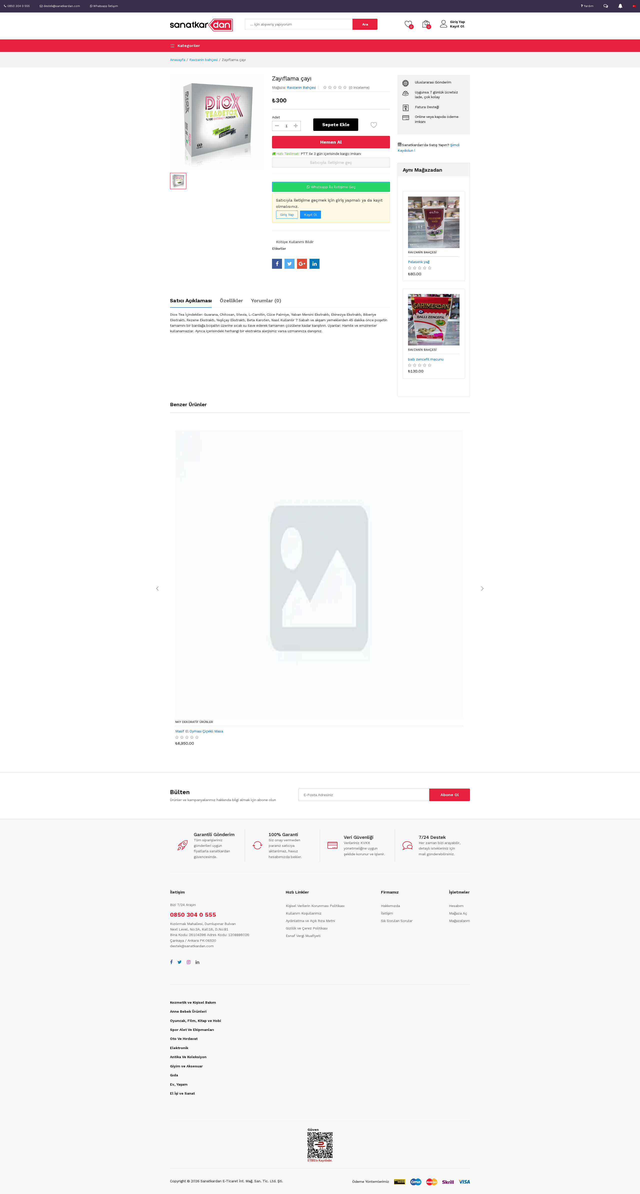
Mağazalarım (459, 921)
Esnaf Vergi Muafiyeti (303, 936)
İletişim (387, 913)
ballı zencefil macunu (426, 359)
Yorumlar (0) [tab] (266, 300)
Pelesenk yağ (418, 262)
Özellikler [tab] (231, 300)
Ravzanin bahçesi (203, 60)
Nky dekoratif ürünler (194, 722)
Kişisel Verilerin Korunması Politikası (315, 906)
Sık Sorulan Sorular (396, 921)
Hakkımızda (390, 906)
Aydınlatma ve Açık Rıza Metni (310, 921)
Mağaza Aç (458, 913)
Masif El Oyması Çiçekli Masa (199, 731)
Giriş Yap (457, 22)
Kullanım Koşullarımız (304, 913)
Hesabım (456, 906)
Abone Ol (449, 794)
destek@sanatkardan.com (192, 946)
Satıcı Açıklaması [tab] (191, 300)
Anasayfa (177, 60)
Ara (365, 24)
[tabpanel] (280, 323)
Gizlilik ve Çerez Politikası (307, 928)
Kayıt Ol (457, 26)
